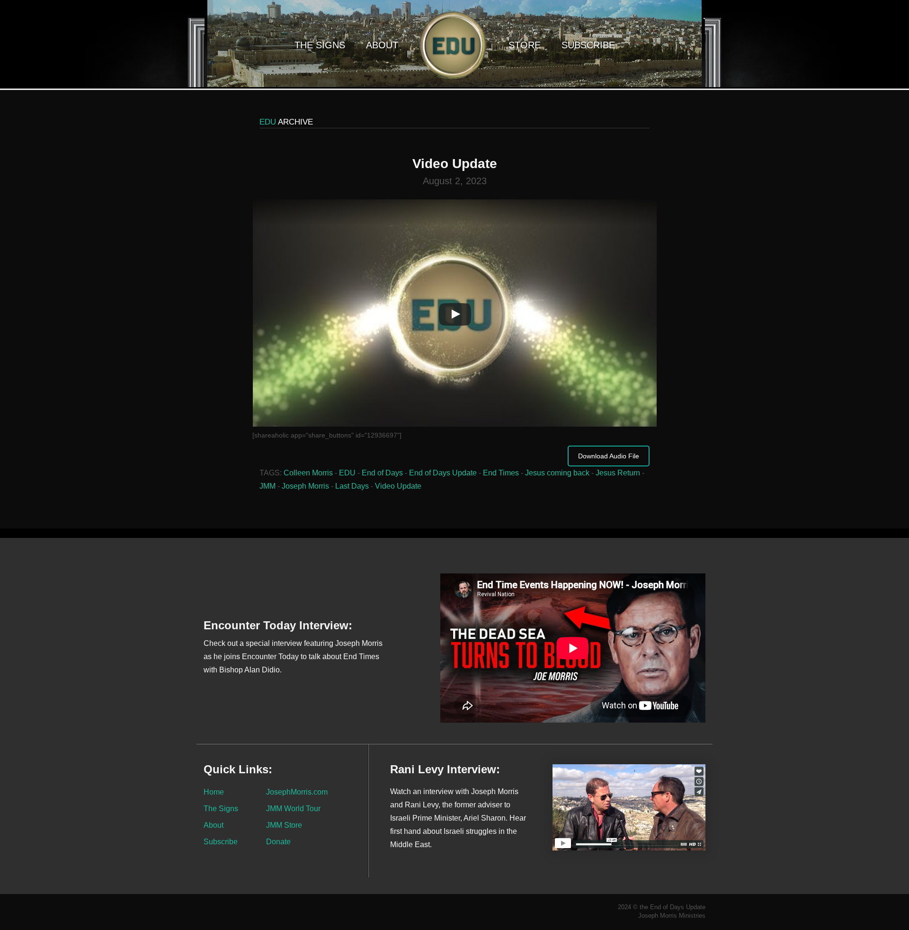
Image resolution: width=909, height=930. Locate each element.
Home (214, 791)
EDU (347, 473)
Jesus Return (618, 473)
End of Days (382, 473)
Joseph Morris (305, 486)
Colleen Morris (308, 473)
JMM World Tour (293, 808)
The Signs (319, 45)
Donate (278, 841)
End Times (501, 473)
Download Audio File (608, 456)
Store (524, 45)
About (382, 45)
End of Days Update (443, 473)
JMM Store (284, 825)
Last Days (352, 486)
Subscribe (588, 45)
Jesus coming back (557, 473)
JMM (267, 486)
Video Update (398, 486)
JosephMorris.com (297, 791)
